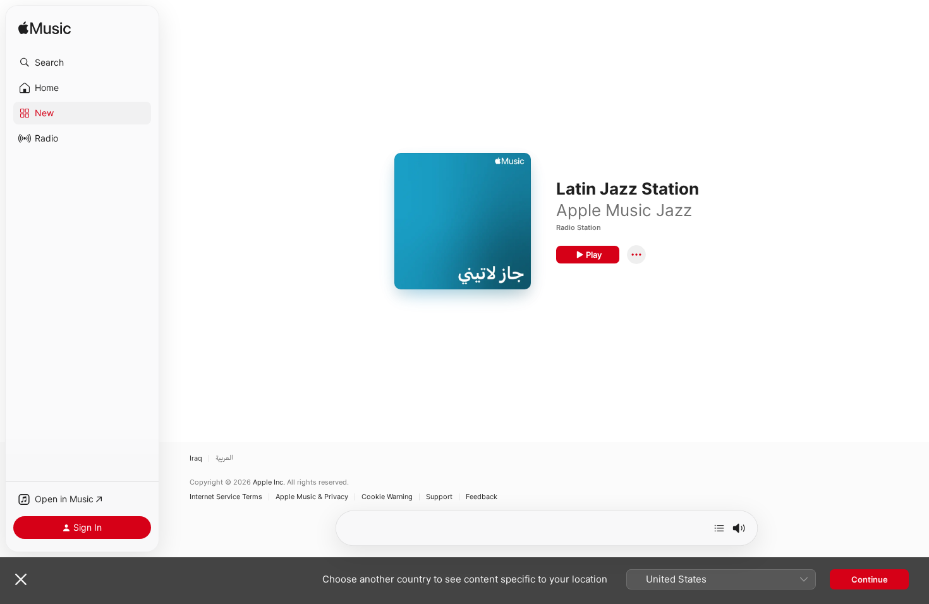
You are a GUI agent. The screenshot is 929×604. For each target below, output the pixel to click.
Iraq (196, 458)
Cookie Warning (387, 496)
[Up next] (719, 528)
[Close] (21, 579)
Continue (869, 579)
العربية (224, 458)
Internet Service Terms (226, 496)
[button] (82, 62)
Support (439, 496)
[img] (44, 28)
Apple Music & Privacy (312, 496)
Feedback (481, 496)
